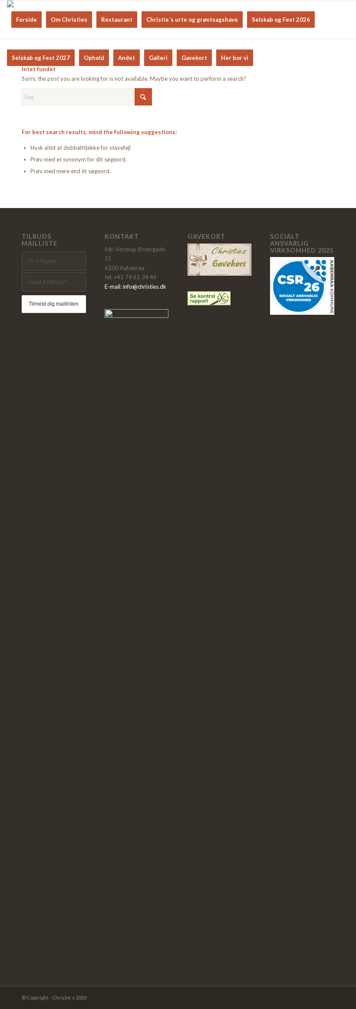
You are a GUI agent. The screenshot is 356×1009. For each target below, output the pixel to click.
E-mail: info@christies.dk (135, 286)
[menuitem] (26, 19)
